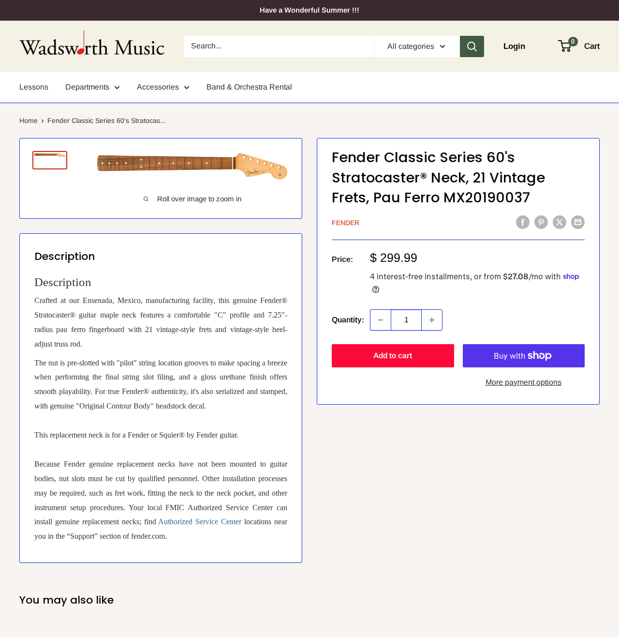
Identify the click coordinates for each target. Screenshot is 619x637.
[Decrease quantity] (380, 320)
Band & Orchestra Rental (249, 87)
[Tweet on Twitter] (559, 221)
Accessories (158, 87)
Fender (345, 223)
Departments (87, 87)
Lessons (33, 87)
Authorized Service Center (199, 521)
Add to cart (392, 355)
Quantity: (348, 320)
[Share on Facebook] (523, 221)
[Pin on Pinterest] (541, 221)
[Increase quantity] (432, 320)
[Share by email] (578, 221)
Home (28, 120)
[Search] (472, 46)
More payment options (523, 382)
